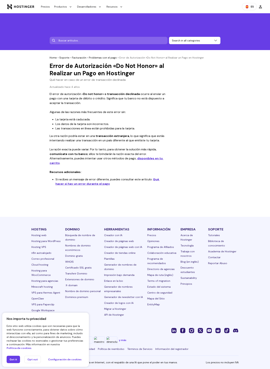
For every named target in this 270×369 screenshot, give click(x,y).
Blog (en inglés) (190, 261)
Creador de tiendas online (120, 253)
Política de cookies (19, 348)
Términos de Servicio (139, 349)
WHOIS (69, 261)
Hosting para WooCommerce (41, 273)
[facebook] (183, 330)
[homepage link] (20, 6)
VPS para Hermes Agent (45, 292)
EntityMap (153, 304)
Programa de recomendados (156, 261)
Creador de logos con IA (119, 303)
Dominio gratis (74, 255)
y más (122, 340)
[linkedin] (174, 330)
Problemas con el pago (103, 57)
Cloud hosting (39, 264)
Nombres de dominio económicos (78, 248)
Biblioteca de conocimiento (216, 243)
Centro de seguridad (159, 292)
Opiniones (153, 241)
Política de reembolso (111, 349)
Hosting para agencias (44, 281)
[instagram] (192, 330)
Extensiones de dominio (79, 279)
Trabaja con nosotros (188, 253)
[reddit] (218, 330)
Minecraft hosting (42, 286)
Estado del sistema (159, 286)
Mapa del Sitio (156, 298)
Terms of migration (158, 281)
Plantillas (109, 258)
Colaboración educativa (161, 253)
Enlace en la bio (113, 281)
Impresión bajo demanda (119, 275)
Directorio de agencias (161, 269)
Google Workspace (43, 310)
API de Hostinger (114, 314)
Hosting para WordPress (46, 241)
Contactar (214, 257)
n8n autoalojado (41, 253)
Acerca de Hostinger (187, 237)
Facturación (79, 57)
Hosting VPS (38, 247)
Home (53, 57)
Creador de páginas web (119, 241)
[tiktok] (227, 330)
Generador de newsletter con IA (123, 297)
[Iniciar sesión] (260, 6)
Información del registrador (171, 349)
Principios (186, 283)
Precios (45, 6)
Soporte (64, 57)
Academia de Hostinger (222, 251)
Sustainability (189, 278)
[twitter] (200, 330)
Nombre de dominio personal (83, 291)
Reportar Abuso (217, 263)
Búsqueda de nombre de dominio (80, 237)
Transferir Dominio (76, 273)
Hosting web (38, 235)
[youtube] (209, 330)
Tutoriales (214, 235)
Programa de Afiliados (160, 247)
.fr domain (71, 285)
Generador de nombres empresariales (118, 289)
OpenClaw (37, 298)
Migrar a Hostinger (115, 308)
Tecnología (187, 245)
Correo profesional (42, 258)
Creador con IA (113, 235)
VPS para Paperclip (42, 304)
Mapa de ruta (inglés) (160, 275)
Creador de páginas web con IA (123, 247)
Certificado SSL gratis (78, 267)
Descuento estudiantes (188, 270)
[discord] (236, 330)
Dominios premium (76, 297)
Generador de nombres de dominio (120, 267)
